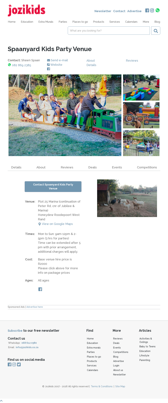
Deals (92, 167)
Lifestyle (144, 355)
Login (116, 365)
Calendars (131, 21)
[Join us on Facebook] (147, 11)
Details (91, 65)
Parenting (144, 360)
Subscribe (15, 330)
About (90, 60)
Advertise (134, 11)
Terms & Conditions (102, 386)
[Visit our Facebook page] (49, 69)
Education (92, 343)
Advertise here (34, 307)
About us (118, 370)
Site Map (120, 386)
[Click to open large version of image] (65, 115)
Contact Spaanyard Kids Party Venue (53, 186)
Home (12, 21)
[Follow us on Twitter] (19, 365)
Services (91, 365)
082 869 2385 (21, 65)
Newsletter (102, 11)
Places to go (94, 356)
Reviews (132, 60)
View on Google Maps (57, 224)
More (146, 21)
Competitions (147, 167)
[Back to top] (84, 401)
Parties (91, 352)
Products (92, 361)
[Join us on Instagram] (152, 11)
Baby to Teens (147, 346)
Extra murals (94, 347)
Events (117, 167)
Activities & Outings (145, 340)
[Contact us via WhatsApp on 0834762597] (157, 10)
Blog (157, 21)
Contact (119, 11)
